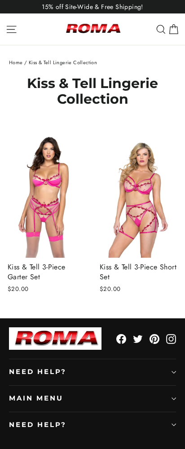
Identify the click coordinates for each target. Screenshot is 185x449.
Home (16, 62)
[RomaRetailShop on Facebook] (121, 338)
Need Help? (37, 372)
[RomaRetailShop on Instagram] (171, 338)
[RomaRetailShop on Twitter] (138, 338)
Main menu (36, 398)
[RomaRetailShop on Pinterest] (154, 338)
